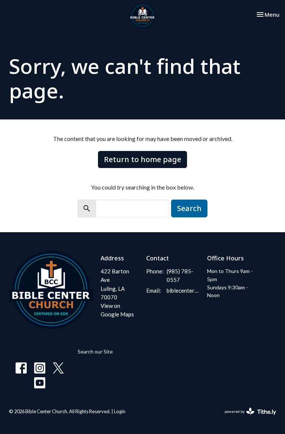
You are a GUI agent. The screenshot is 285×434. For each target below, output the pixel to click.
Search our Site (95, 351)
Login (119, 411)
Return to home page (142, 159)
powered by (247, 418)
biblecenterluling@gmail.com (183, 290)
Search (189, 208)
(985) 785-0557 (180, 275)
